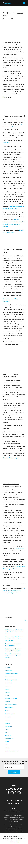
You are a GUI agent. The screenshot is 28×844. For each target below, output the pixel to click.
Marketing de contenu (11, 704)
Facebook (8, 686)
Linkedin (7, 701)
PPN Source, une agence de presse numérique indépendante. (14, 590)
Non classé (8, 717)
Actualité (7, 667)
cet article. (6, 142)
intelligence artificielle (11, 698)
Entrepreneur (8, 683)
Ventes (7, 741)
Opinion (7, 720)
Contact (16, 803)
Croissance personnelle (11, 680)
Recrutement (8, 726)
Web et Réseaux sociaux (11, 751)
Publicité (7, 723)
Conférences (18, 800)
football (7, 692)
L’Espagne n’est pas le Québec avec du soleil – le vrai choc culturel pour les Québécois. (14, 638)
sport (6, 732)
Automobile (8, 670)
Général (7, 695)
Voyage (7, 747)
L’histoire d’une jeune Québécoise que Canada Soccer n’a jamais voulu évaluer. (14, 631)
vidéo (6, 744)
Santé (6, 729)
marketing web (9, 707)
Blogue (10, 803)
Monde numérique (10, 713)
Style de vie (8, 735)
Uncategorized (9, 738)
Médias (7, 710)
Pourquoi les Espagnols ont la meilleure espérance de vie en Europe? (13, 655)
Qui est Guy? (9, 800)
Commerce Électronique (11, 673)
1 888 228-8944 (14, 788)
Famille (7, 689)
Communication (9, 676)
